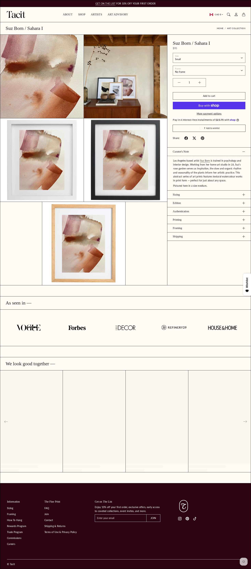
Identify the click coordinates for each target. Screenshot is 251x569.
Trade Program (15, 532)
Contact (48, 520)
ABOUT (68, 14)
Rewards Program (16, 526)
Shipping (178, 236)
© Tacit (11, 564)
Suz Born (205, 160)
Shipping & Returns (55, 526)
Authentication (181, 211)
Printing (177, 219)
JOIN (153, 518)
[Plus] (199, 82)
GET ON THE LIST (105, 3)
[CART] (243, 14)
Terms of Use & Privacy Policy (60, 532)
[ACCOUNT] (236, 14)
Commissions (14, 538)
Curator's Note (181, 151)
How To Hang (14, 520)
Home (220, 28)
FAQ (46, 508)
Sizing (176, 194)
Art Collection (236, 28)
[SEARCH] (228, 14)
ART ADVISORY (118, 14)
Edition (177, 203)
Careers (11, 544)
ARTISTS (96, 14)
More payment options (209, 113)
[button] (186, 138)
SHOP (81, 14)
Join (46, 514)
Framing (177, 228)
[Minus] (179, 82)
